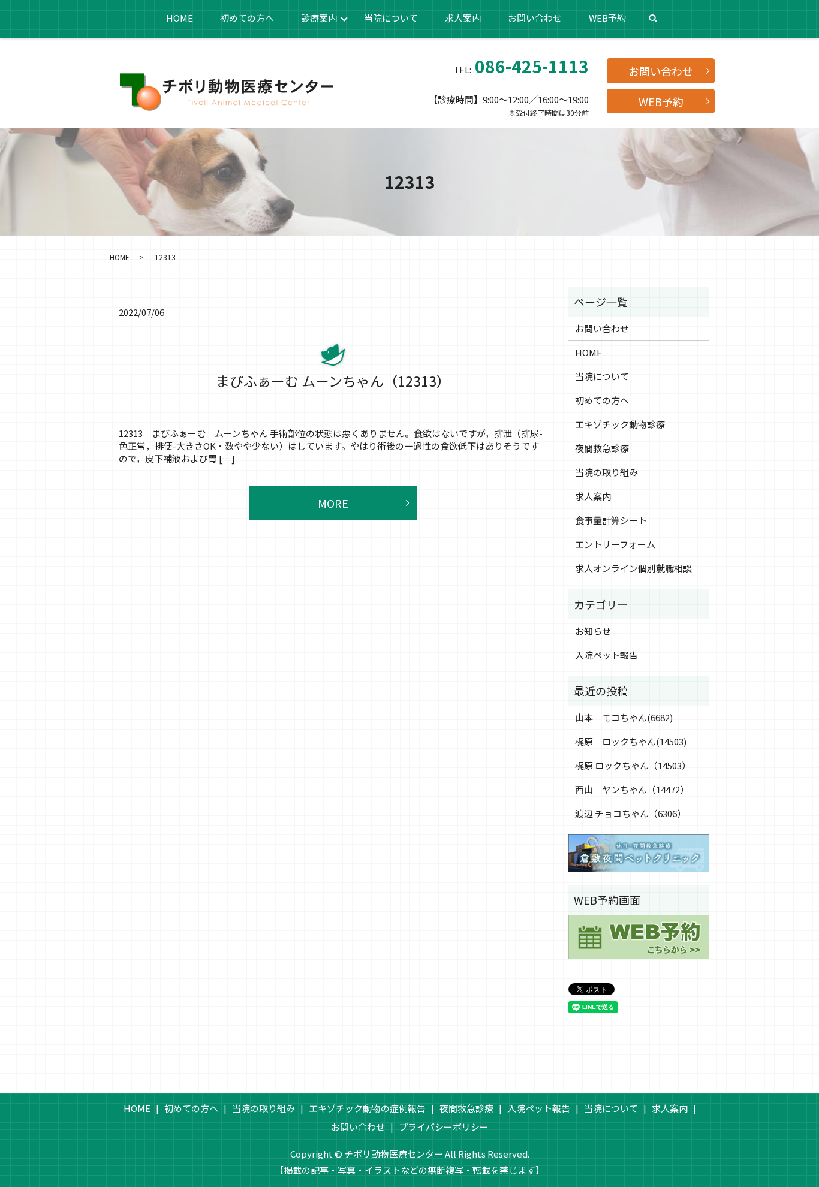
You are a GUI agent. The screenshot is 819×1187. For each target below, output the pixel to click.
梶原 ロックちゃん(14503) (630, 741)
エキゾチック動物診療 (620, 424)
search (653, 19)
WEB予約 (607, 17)
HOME (179, 17)
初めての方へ (247, 17)
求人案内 (463, 17)
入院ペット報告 (606, 655)
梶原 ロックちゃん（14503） (633, 765)
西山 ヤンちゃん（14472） (632, 789)
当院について (391, 17)
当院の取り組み (606, 472)
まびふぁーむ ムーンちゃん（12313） (333, 380)
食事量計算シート (611, 520)
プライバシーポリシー (444, 1126)
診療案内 (319, 17)
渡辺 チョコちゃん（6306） (630, 813)
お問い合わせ (535, 17)
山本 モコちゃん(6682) (624, 717)
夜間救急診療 (602, 448)
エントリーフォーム (615, 544)
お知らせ (593, 631)
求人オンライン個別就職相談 (633, 568)
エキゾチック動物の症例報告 (367, 1108)
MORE (333, 503)
